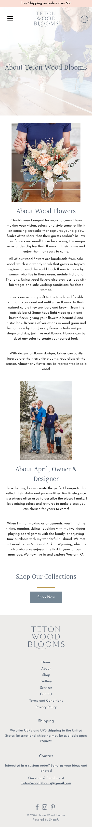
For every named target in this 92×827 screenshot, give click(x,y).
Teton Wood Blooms (52, 815)
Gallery (46, 681)
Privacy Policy (46, 707)
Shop (46, 675)
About (46, 669)
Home (46, 662)
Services (46, 688)
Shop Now (46, 597)
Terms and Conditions (46, 701)
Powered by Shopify (46, 819)
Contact (46, 694)
